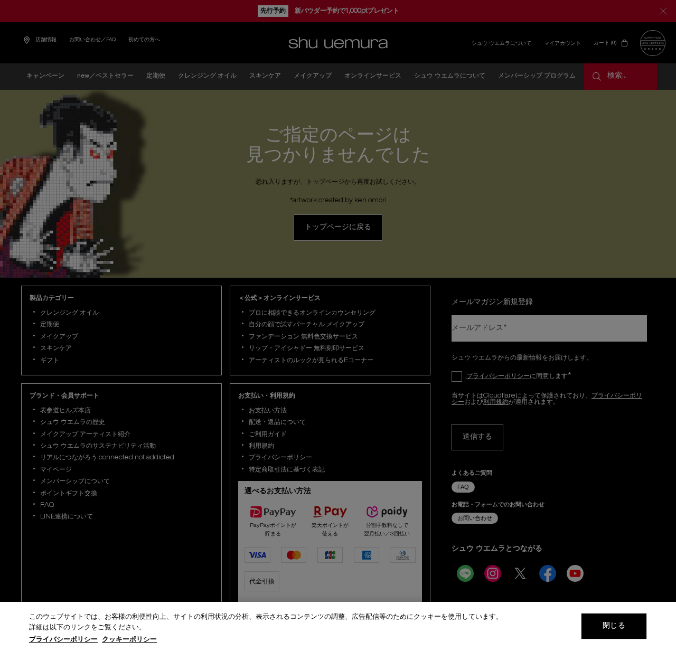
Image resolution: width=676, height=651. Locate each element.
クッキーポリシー (129, 640)
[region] (338, 626)
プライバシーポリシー (63, 640)
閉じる (614, 626)
